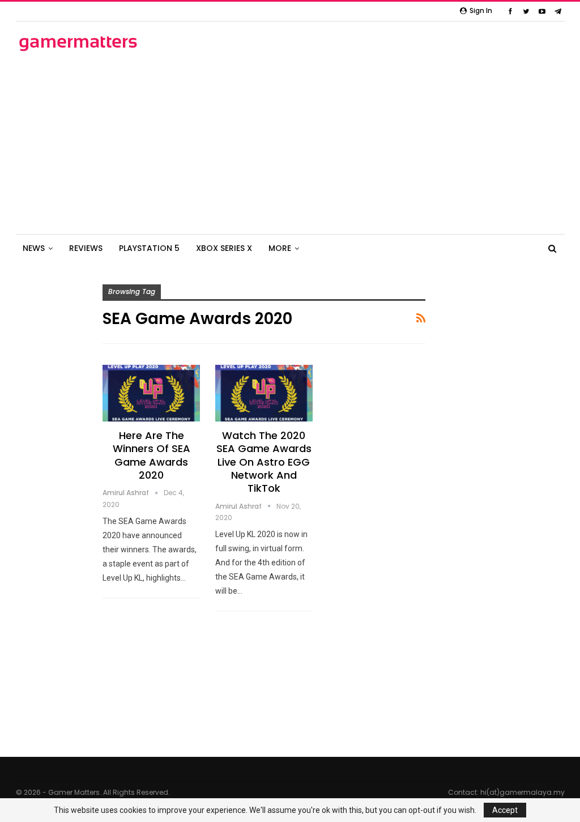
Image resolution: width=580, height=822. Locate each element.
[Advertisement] (290, 143)
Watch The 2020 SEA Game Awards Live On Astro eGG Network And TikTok (264, 462)
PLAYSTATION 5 (149, 248)
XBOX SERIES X (224, 248)
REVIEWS (86, 248)
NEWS (34, 248)
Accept (505, 810)
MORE (279, 248)
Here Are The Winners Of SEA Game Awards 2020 (151, 455)
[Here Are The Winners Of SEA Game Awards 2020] (151, 393)
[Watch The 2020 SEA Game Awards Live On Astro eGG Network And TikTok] (264, 393)
